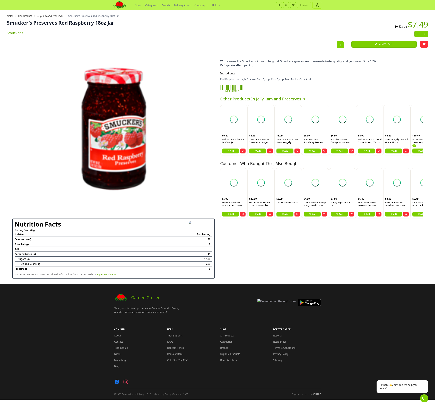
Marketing (120, 360)
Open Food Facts (106, 274)
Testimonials (121, 347)
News (117, 354)
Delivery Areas (182, 5)
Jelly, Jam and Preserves (50, 16)
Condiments (25, 16)
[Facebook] (117, 382)
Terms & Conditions (284, 347)
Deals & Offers (228, 360)
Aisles (10, 16)
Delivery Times (175, 347)
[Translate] (286, 5)
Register (304, 4)
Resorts (277, 335)
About (117, 335)
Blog (116, 366)
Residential (279, 341)
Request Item (174, 354)
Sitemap (278, 360)
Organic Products (230, 354)
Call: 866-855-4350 (177, 360)
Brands (166, 5)
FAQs (170, 341)
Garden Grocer (145, 297)
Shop (138, 5)
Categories (151, 5)
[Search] (279, 5)
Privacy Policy (280, 354)
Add (232, 151)
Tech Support (174, 335)
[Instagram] (125, 382)
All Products (227, 335)
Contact (118, 341)
